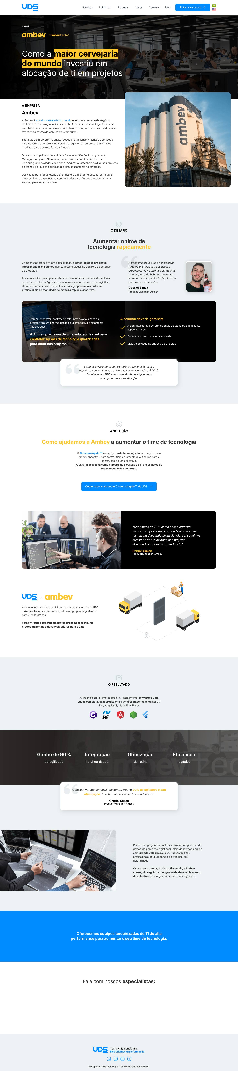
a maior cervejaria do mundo (53, 120)
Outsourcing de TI (91, 453)
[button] (119, 486)
